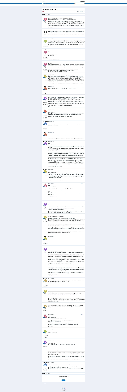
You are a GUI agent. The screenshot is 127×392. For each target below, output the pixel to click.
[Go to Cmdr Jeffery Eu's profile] (45, 52)
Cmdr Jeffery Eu (45, 49)
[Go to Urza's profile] (45, 41)
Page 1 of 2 (49, 14)
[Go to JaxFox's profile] (43, 11)
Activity (46, 3)
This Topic (82, 3)
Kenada (45, 109)
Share (78, 11)
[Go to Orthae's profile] (45, 134)
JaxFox (45, 183)
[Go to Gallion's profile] (45, 238)
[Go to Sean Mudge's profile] (45, 98)
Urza (45, 38)
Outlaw (45, 86)
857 (45, 368)
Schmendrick (45, 74)
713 (45, 44)
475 (45, 55)
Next (45, 14)
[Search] (84, 3)
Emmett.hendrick (45, 121)
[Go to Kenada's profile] (45, 111)
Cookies (65, 389)
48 (45, 22)
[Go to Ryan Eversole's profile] (45, 280)
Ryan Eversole (45, 278)
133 (45, 284)
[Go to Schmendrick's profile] (45, 76)
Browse (43, 3)
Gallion (45, 236)
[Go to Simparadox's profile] (45, 143)
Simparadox (45, 141)
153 (45, 207)
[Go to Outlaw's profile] (45, 88)
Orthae (45, 132)
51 (45, 294)
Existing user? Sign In (82, 1)
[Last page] (46, 14)
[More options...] (84, 38)
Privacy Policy (62, 389)
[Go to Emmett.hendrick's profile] (45, 123)
